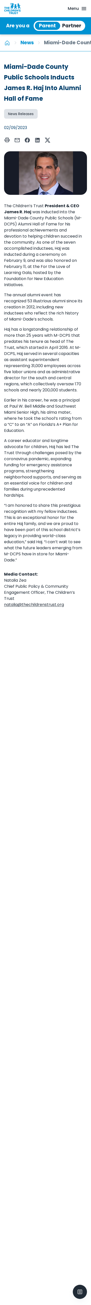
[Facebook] (27, 140)
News (27, 42)
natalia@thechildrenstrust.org (34, 604)
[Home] (7, 43)
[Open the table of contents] (80, 1292)
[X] (47, 140)
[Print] (7, 140)
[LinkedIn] (37, 140)
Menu (73, 8)
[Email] (17, 140)
